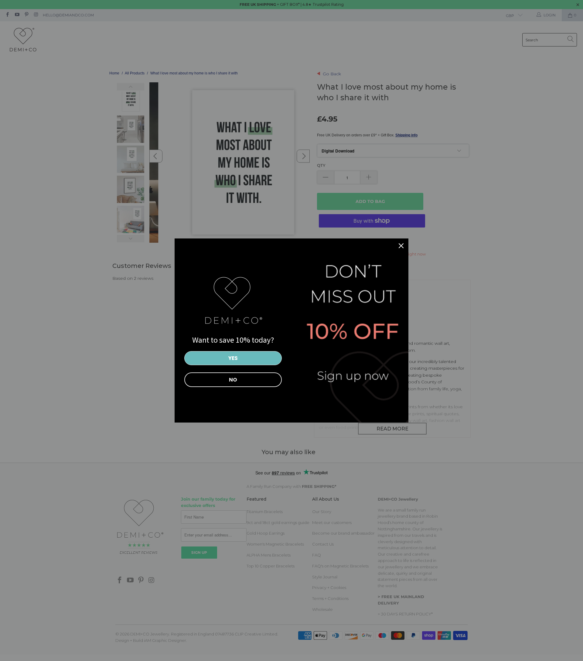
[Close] (401, 245)
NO (233, 379)
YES (233, 358)
